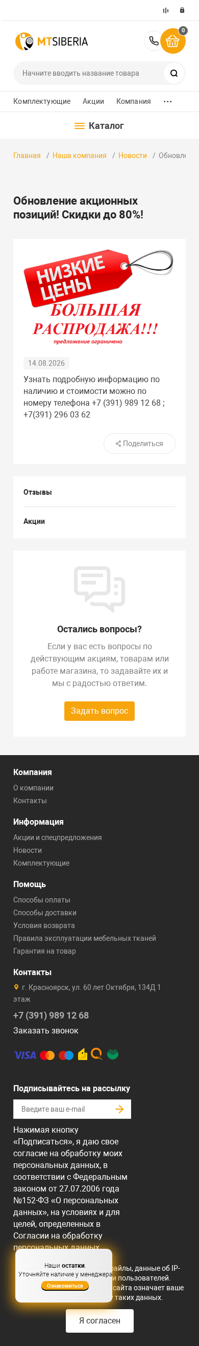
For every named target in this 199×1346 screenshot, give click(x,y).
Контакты (30, 801)
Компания (133, 101)
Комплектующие (41, 101)
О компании (33, 788)
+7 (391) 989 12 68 (154, 41)
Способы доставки (45, 913)
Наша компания (80, 155)
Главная (27, 155)
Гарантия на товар (44, 951)
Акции (93, 101)
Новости (132, 155)
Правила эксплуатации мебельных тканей (84, 938)
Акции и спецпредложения (57, 837)
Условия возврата (44, 925)
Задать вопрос (99, 711)
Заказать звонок (46, 1030)
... (167, 99)
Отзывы (37, 492)
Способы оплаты (41, 900)
